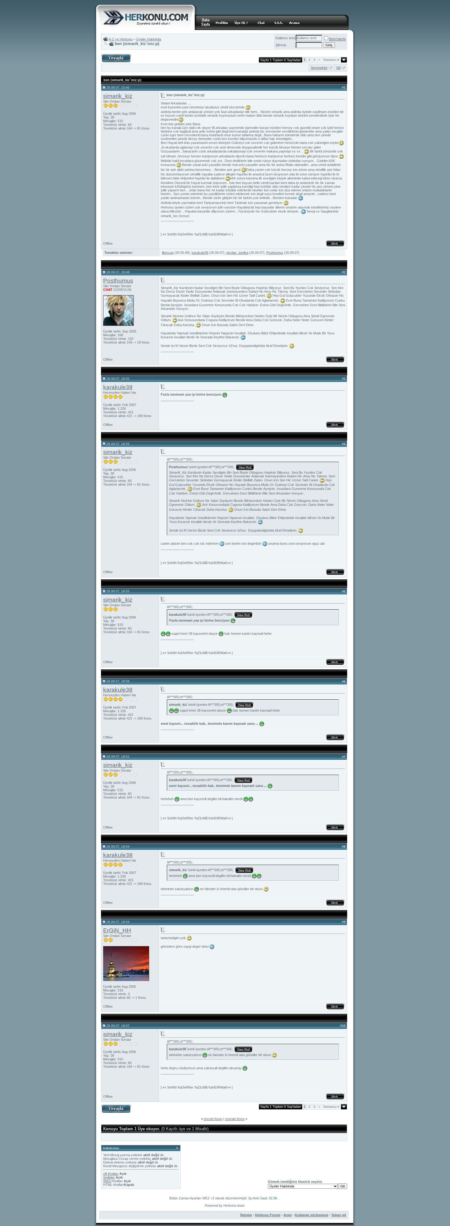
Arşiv (287, 1215)
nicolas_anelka (237, 252)
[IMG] (107, 1181)
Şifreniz (281, 45)
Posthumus (274, 252)
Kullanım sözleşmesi (311, 1215)
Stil (338, 68)
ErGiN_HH (117, 930)
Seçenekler (319, 68)
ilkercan (168, 252)
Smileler (109, 1177)
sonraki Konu (235, 1119)
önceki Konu (213, 1119)
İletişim (246, 1215)
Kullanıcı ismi (285, 38)
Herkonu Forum (267, 1215)
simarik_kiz (118, 96)
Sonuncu (331, 60)
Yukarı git (338, 1215)
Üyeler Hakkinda (148, 39)
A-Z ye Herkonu (121, 39)
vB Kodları (110, 1173)
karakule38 (200, 252)
